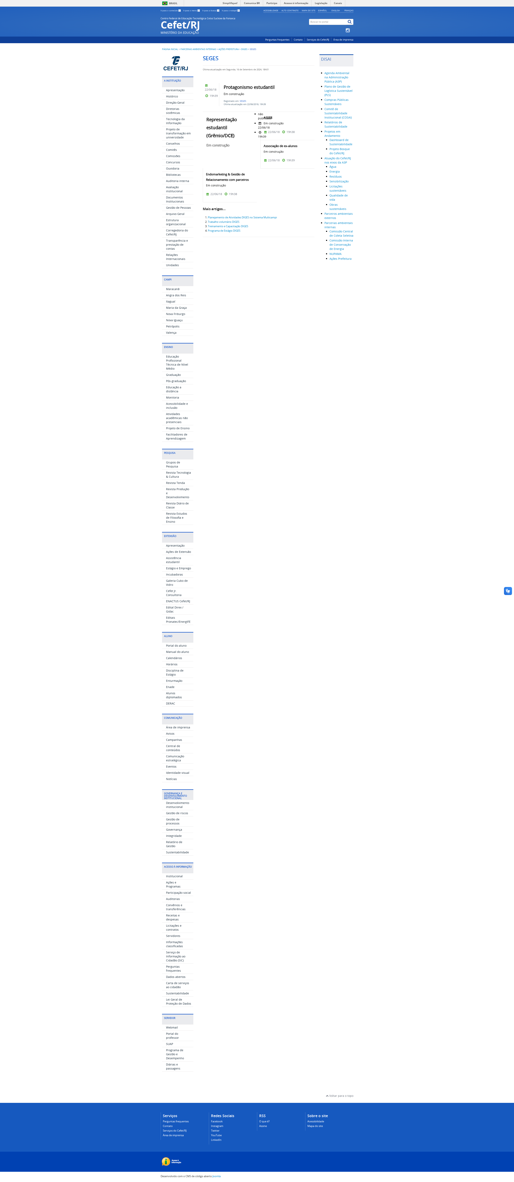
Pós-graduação (176, 381)
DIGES (244, 49)
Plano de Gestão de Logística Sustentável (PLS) (338, 91)
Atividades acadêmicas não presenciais (177, 418)
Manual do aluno (177, 652)
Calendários (174, 658)
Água (332, 167)
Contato (298, 39)
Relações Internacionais (175, 257)
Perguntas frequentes (277, 39)
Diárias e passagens (173, 1066)
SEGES (243, 100)
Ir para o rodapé (230, 10)
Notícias (171, 779)
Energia (334, 171)
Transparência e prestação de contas (177, 245)
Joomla (216, 1176)
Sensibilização (339, 181)
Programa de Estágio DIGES (224, 230)
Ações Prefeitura (228, 49)
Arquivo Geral (175, 214)
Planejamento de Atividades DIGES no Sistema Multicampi (242, 217)
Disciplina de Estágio (175, 672)
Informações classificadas (174, 944)
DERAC (170, 703)
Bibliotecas (173, 175)
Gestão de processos (172, 821)
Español (322, 10)
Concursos (173, 162)
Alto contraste (290, 10)
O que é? (264, 1121)
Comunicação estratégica (175, 758)
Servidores (173, 936)
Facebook (217, 1121)
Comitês (171, 150)
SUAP (169, 1044)
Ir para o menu (191, 10)
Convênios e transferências (176, 907)
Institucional (174, 876)
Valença (171, 332)
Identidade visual (177, 773)
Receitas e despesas (173, 917)
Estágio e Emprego (178, 568)
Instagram (217, 1126)
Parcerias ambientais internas (198, 49)
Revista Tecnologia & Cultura (178, 475)
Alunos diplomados (174, 695)
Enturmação (174, 681)
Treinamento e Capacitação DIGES (228, 226)
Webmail (172, 1027)
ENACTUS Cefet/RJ (178, 601)
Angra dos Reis (176, 295)
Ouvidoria (172, 168)
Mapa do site (308, 10)
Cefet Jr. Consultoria (174, 593)
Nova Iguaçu (174, 320)
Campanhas (174, 740)
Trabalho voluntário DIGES (223, 222)
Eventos (171, 766)
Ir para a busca (210, 10)
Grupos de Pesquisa (173, 464)
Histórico (172, 96)
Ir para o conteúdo (170, 10)
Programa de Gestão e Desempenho (175, 1054)
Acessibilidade (270, 10)
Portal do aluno (176, 645)
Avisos (170, 733)
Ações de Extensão (178, 552)
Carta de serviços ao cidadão (177, 985)
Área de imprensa (343, 39)
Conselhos (173, 143)
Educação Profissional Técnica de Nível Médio (177, 362)
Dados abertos (176, 977)
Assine (263, 1126)
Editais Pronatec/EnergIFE (178, 620)
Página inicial (170, 49)
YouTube (216, 1135)
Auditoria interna (177, 181)
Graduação (173, 375)
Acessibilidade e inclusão (177, 406)
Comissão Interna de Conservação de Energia (341, 244)
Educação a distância (173, 389)
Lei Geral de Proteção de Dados (178, 1001)
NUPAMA (335, 254)
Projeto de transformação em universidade (178, 133)
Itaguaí (170, 301)
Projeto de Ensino (178, 428)
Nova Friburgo (175, 314)
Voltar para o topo (340, 1096)
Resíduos (335, 176)
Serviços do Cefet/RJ (318, 39)
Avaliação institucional (174, 189)
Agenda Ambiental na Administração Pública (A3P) (336, 77)
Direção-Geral (175, 102)
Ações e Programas (173, 884)
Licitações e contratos (174, 927)
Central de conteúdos (173, 748)
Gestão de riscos (177, 813)
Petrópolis (172, 326)
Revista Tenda (175, 483)
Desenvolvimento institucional (177, 805)
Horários (171, 664)
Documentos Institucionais (175, 199)
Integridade (174, 836)
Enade (170, 687)
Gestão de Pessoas (178, 208)
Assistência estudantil (173, 560)
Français (348, 10)
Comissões (173, 156)
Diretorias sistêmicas (173, 111)
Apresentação (175, 90)
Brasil (173, 3)
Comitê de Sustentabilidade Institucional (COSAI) (338, 113)
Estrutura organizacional (176, 222)
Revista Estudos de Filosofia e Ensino (176, 518)
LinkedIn (216, 1140)
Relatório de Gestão (174, 844)
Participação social (178, 893)
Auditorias (173, 899)
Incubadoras (174, 574)
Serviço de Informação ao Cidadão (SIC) (175, 956)
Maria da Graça (176, 308)
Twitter (215, 1130)
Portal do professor (172, 1036)
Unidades (172, 265)
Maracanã (172, 289)
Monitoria (172, 397)
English (335, 10)
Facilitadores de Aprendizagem (176, 436)
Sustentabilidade (177, 852)
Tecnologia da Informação (175, 121)
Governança (174, 829)
